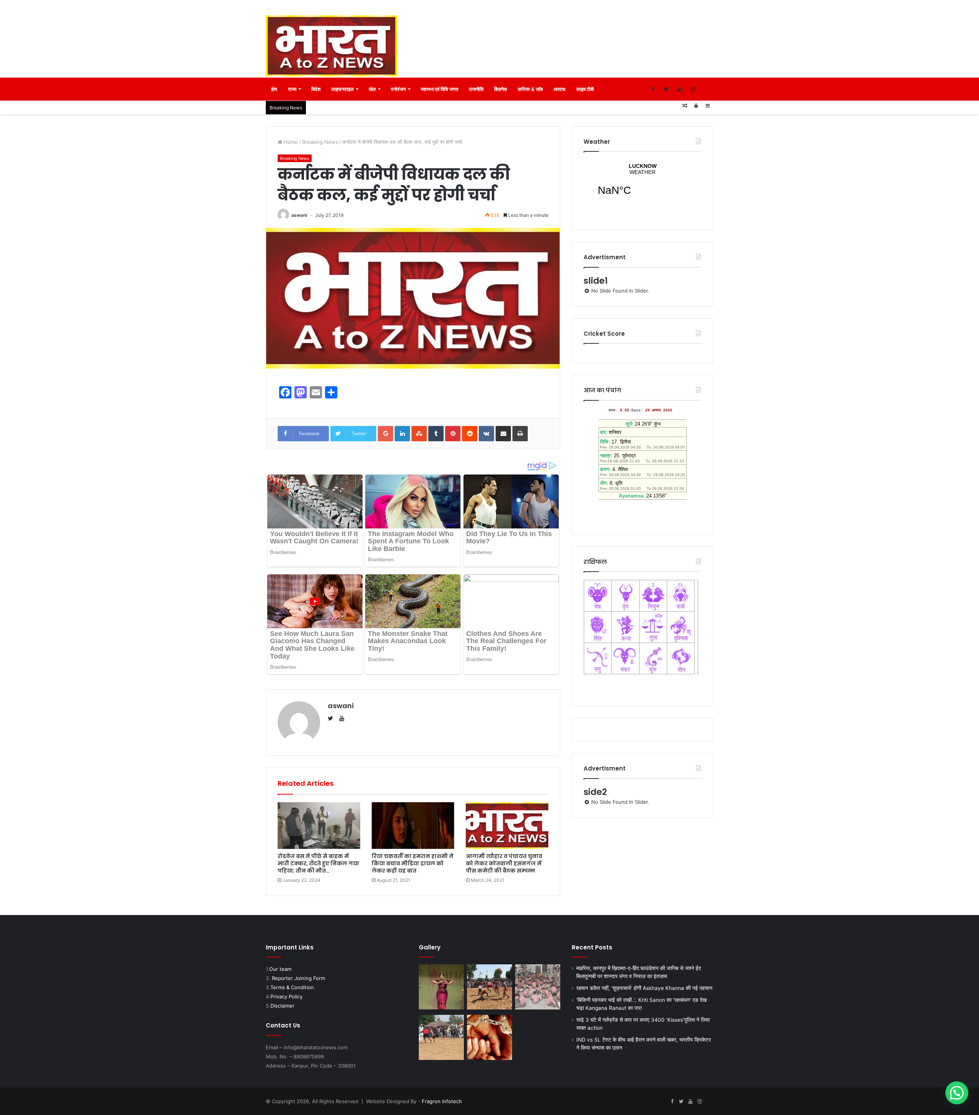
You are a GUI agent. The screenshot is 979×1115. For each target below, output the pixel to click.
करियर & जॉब (530, 89)
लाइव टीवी (585, 89)
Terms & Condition (292, 987)
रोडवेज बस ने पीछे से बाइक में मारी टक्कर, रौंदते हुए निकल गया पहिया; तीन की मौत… (318, 863)
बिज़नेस (500, 89)
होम (274, 89)
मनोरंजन (398, 89)
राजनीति (476, 89)
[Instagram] (693, 89)
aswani (299, 215)
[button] (956, 1092)
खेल (372, 89)
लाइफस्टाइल (342, 89)
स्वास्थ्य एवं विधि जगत (439, 89)
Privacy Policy (286, 996)
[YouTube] (679, 89)
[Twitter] (666, 89)
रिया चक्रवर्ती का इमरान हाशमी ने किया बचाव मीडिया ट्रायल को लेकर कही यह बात (413, 863)
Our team (280, 969)
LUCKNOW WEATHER (642, 184)
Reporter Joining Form (298, 978)
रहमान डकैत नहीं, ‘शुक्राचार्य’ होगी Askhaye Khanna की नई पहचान (644, 988)
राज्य (292, 89)
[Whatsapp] (706, 89)
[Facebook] (653, 89)
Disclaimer (282, 1006)
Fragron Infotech (442, 1101)
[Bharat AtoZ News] (331, 45)
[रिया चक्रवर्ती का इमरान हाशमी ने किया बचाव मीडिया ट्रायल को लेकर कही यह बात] (413, 825)
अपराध (559, 89)
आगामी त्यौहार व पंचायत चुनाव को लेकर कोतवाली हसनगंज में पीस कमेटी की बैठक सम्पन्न (504, 863)
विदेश (315, 89)
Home (290, 142)
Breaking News (320, 142)
